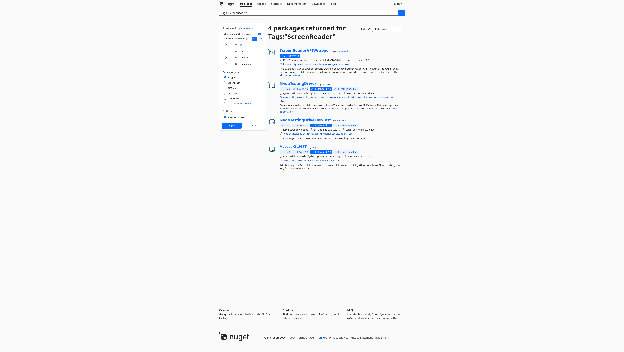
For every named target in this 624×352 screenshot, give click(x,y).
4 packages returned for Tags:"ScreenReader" (307, 32)
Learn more (247, 28)
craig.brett (342, 50)
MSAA (283, 100)
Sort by (366, 28)
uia (309, 160)
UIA (393, 97)
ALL (254, 39)
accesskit (302, 160)
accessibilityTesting (307, 97)
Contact (225, 310)
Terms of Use (305, 337)
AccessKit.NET (293, 146)
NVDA (322, 97)
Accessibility (289, 64)
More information (290, 75)
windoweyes (330, 64)
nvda (315, 64)
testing (339, 133)
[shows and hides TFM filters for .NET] (226, 45)
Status (288, 310)
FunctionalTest (327, 133)
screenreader (304, 64)
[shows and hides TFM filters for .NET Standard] (226, 57)
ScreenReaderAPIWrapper (305, 50)
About (291, 337)
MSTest (348, 133)
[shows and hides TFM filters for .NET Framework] (226, 64)
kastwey (327, 84)
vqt (315, 147)
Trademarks (382, 337)
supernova (343, 64)
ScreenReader (333, 97)
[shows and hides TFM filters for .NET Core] (226, 51)
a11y (345, 160)
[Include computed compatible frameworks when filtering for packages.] (259, 34)
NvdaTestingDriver (298, 83)
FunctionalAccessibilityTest (357, 97)
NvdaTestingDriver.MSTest (305, 120)
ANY (260, 39)
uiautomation (319, 160)
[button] (240, 28)
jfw (320, 64)
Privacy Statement (361, 337)
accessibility (289, 97)
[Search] (401, 13)
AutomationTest (381, 97)
